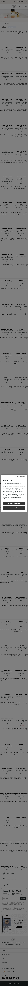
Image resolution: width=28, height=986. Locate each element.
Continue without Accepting (20, 476)
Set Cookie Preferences (14, 503)
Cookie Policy (5, 498)
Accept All (14, 508)
